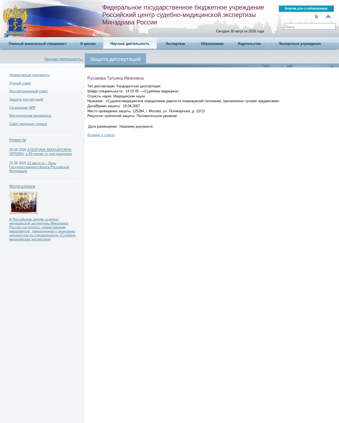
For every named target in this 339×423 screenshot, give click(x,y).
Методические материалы (30, 116)
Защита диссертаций (26, 99)
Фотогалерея (22, 186)
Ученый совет (20, 83)
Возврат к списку (101, 135)
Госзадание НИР (22, 108)
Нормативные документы (29, 75)
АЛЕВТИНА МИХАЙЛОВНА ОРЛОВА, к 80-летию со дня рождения (40, 152)
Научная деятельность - (63, 59)
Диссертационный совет (28, 91)
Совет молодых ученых (28, 124)
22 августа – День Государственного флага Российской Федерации (39, 167)
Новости (17, 140)
